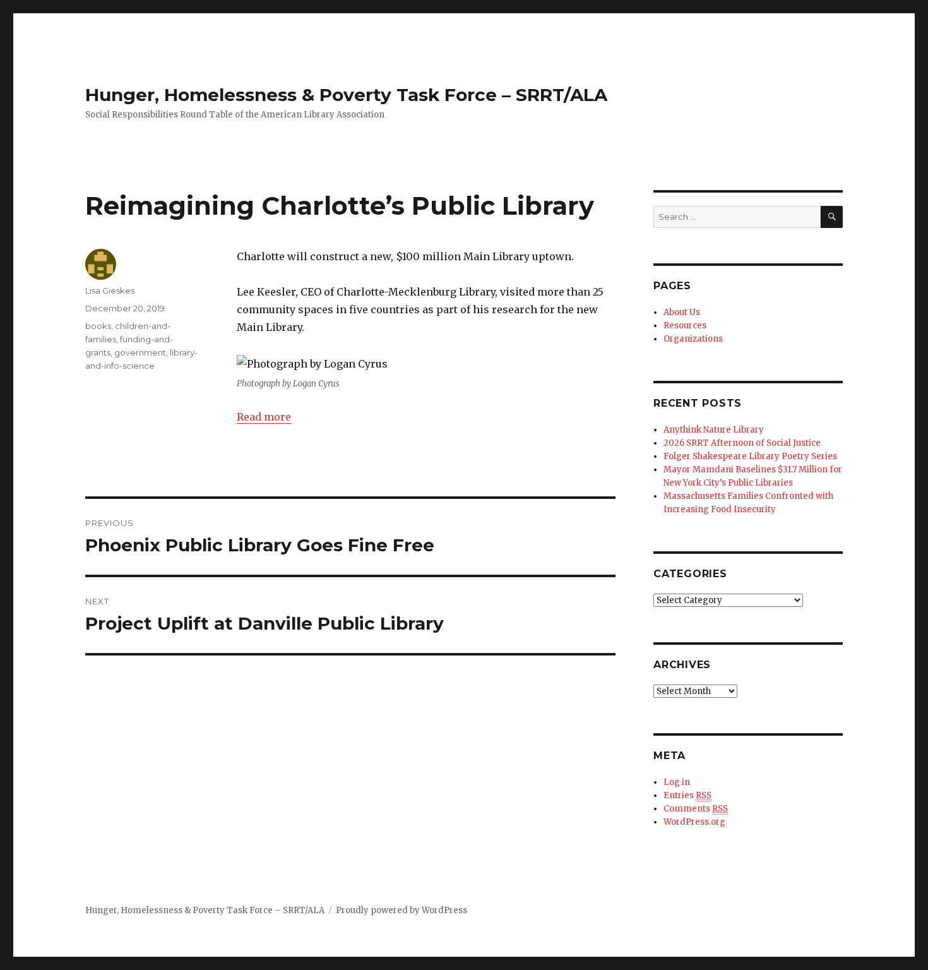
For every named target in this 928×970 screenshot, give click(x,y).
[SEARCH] (832, 217)
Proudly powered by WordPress (401, 910)
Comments (695, 808)
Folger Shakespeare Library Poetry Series (750, 456)
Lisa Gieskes (109, 290)
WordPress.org (694, 822)
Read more (264, 416)
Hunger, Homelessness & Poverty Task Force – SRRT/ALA (346, 94)
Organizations (693, 338)
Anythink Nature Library (713, 429)
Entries (687, 795)
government (140, 352)
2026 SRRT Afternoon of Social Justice (742, 443)
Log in (676, 782)
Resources (684, 325)
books (98, 326)
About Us (681, 312)
